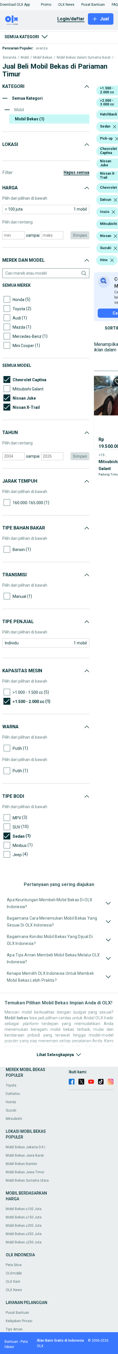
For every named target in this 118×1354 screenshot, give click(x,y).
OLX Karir (13, 1282)
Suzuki (11, 1110)
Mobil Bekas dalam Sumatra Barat (84, 57)
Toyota (11, 1085)
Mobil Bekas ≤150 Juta (24, 1217)
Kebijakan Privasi (19, 1321)
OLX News (14, 1290)
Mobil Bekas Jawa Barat (25, 1155)
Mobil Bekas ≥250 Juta (24, 1242)
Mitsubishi (14, 1119)
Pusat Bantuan (17, 1313)
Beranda (9, 57)
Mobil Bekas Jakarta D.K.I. (26, 1147)
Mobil (25, 57)
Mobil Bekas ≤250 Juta (24, 1234)
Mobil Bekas (42, 57)
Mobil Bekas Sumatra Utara (27, 1180)
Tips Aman (14, 1329)
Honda (11, 1102)
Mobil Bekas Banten (21, 1164)
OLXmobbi (14, 1273)
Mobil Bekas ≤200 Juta (24, 1226)
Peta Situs (14, 1265)
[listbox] (115, 127)
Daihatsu (13, 1094)
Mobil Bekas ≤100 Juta (24, 1209)
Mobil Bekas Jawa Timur (25, 1172)
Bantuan (11, 1342)
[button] (15, 4)
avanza (42, 48)
